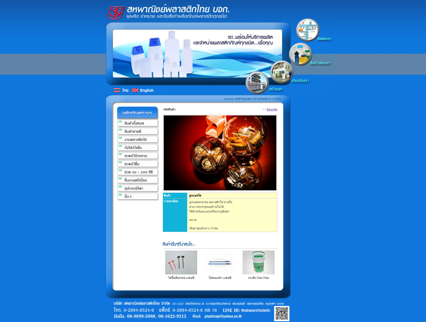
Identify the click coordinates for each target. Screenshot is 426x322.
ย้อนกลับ (272, 109)
